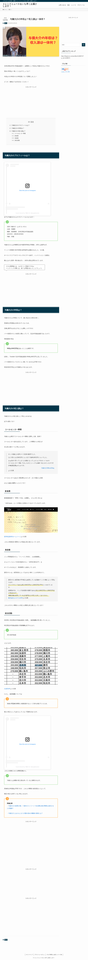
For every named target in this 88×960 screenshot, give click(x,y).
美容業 (16, 138)
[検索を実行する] (83, 44)
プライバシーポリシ (40, 954)
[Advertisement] (31, 100)
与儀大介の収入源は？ (19, 131)
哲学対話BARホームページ (12, 536)
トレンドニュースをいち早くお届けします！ (20, 5)
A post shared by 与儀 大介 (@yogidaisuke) (27, 213)
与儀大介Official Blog (47, 468)
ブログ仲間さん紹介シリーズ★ (54, 954)
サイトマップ (29, 954)
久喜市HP (7, 688)
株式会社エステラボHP (15, 598)
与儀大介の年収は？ (18, 128)
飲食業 (16, 135)
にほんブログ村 (65, 71)
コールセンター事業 (20, 133)
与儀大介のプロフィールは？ (21, 125)
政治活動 (17, 140)
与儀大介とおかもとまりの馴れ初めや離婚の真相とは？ (25, 813)
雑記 (6, 23)
